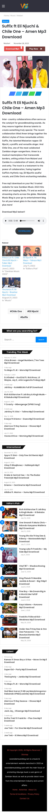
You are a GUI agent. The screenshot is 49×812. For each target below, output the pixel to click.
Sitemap (24, 754)
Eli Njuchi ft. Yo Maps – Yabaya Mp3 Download (32, 260)
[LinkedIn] (24, 94)
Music (13, 15)
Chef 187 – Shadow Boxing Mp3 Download (32, 567)
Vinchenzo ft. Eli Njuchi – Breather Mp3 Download (9, 292)
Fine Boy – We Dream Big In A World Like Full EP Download (32, 594)
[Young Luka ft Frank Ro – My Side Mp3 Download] (9, 555)
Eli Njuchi (33, 311)
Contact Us (24, 798)
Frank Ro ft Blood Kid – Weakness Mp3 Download (32, 618)
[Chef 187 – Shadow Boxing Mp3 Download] (9, 570)
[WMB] (24, 6)
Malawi (20, 15)
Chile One (16, 311)
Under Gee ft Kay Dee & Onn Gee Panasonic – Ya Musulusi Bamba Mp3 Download (33, 633)
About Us (32, 790)
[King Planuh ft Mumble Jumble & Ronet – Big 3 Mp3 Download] (9, 582)
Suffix (25, 317)
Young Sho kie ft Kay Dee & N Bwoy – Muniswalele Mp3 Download (32, 538)
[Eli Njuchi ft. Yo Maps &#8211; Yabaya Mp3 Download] (32, 251)
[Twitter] (18, 94)
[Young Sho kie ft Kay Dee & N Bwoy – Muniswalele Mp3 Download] (9, 539)
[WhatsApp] (31, 94)
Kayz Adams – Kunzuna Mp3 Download (30, 606)
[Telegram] (37, 94)
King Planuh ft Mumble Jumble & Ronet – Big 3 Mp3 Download (33, 581)
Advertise (23, 790)
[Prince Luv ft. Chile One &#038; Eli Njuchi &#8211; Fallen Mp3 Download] (11, 251)
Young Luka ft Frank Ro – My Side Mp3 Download (33, 550)
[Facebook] (11, 94)
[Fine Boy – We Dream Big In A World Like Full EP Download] (9, 595)
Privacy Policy (33, 794)
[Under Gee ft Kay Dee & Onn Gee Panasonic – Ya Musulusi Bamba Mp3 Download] (9, 633)
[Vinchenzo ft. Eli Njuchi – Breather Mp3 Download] (11, 282)
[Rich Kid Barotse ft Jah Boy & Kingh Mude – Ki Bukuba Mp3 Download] (9, 513)
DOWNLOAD (24, 231)
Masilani (7, 43)
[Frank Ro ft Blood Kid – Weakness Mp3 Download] (9, 620)
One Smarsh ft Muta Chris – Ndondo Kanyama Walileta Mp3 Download (33, 525)
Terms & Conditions (18, 794)
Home (6, 15)
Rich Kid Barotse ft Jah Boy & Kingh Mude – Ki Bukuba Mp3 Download (32, 512)
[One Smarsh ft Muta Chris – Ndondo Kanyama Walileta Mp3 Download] (9, 526)
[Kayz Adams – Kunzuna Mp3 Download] (9, 608)
